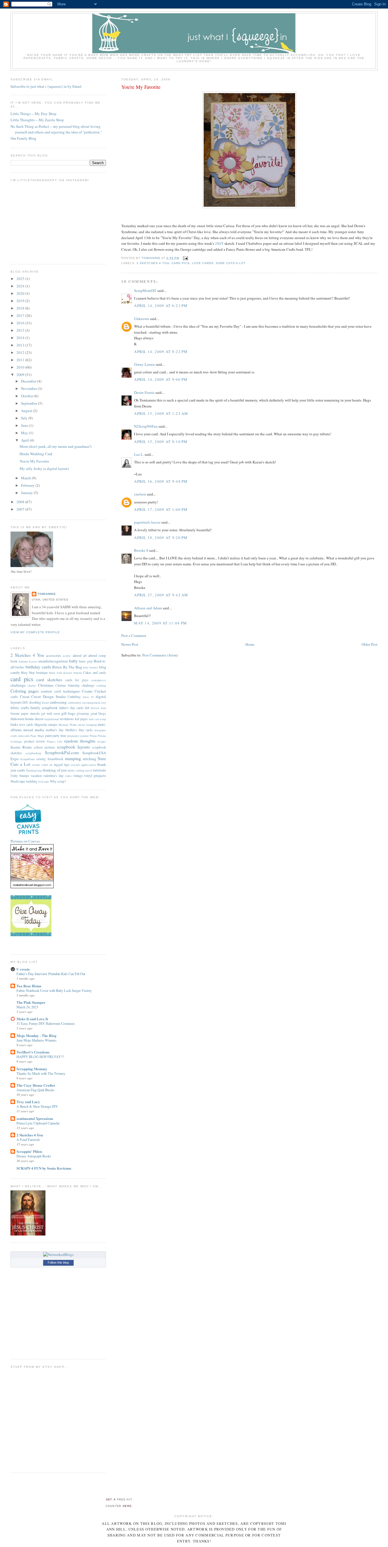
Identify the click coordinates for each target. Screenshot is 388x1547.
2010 (20, 367)
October (27, 395)
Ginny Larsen (144, 364)
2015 (20, 330)
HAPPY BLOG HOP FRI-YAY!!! (40, 1056)
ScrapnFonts (27, 759)
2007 (20, 509)
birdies (19, 667)
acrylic (67, 656)
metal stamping (87, 725)
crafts (14, 697)
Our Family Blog (23, 138)
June (25, 425)
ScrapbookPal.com (62, 752)
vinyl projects (95, 775)
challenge (18, 685)
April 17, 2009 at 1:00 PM (161, 509)
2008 (20, 501)
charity (32, 685)
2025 (20, 278)
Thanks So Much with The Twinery (40, 1073)
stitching (89, 758)
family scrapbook (44, 707)
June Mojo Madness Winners (36, 1040)
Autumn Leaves (27, 661)
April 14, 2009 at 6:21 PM (161, 305)
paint (48, 735)
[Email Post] (185, 258)
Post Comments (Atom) (160, 655)
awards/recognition (53, 661)
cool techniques (67, 691)
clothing (101, 685)
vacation (36, 776)
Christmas (45, 685)
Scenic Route (21, 747)
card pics (181, 263)
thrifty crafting (76, 770)
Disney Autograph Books (33, 1156)
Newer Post (129, 644)
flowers (95, 708)
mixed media (33, 729)
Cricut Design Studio (48, 696)
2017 (20, 315)
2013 (20, 345)
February (28, 485)
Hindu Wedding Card (36, 453)
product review (34, 741)
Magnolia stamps (45, 724)
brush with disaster (60, 673)
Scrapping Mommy (31, 1068)
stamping (73, 758)
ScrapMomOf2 (145, 290)
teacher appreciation (83, 765)
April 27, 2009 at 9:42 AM (161, 594)
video (68, 776)
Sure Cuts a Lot (230, 263)
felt (87, 708)
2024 (20, 286)
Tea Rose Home (28, 985)
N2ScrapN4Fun (146, 426)
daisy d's (88, 697)
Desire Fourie (144, 392)
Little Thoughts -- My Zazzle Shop (37, 119)
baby (73, 661)
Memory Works (68, 725)
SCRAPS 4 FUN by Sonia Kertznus (43, 1168)
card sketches (49, 679)
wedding (31, 781)
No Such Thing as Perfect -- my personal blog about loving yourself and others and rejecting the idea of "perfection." (56, 129)
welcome (43, 781)
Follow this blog (58, 1262)
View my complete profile (35, 632)
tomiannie (46, 593)
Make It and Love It (32, 1018)
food (103, 708)
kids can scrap (97, 719)
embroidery (74, 702)
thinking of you (54, 770)
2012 (20, 352)
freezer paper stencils (25, 713)
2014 (20, 337)
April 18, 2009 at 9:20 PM (161, 537)
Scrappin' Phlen (29, 1151)
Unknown (141, 318)
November (29, 388)
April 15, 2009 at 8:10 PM (161, 441)
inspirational (51, 719)
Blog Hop (28, 672)
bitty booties (90, 667)
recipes (101, 741)
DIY (25, 702)
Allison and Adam (148, 608)
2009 (20, 374)
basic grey (86, 661)
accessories (53, 655)
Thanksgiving (34, 770)
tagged (58, 764)
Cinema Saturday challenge (74, 685)
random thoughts (79, 741)
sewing (41, 759)
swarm (36, 765)
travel (88, 770)
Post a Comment (133, 635)
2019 (20, 300)
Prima (93, 736)
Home (250, 644)
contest (46, 691)
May (25, 432)
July (24, 418)
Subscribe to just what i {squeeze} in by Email (46, 86)
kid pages (81, 719)
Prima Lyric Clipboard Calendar (38, 1123)
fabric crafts (20, 707)
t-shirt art (47, 765)
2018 (20, 308)
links (14, 724)
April (25, 440)
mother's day (55, 730)
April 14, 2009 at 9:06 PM (161, 379)
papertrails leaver (147, 522)
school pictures (44, 747)
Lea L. (139, 454)
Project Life (54, 741)
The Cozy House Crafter (35, 1085)
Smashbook (55, 759)
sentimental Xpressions (34, 1118)
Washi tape (18, 781)
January (27, 492)
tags (67, 764)
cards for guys (76, 680)
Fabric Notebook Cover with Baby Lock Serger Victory (54, 990)
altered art (80, 655)
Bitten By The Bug (67, 667)
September (29, 403)
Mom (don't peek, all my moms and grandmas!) (55, 446)
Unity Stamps (20, 776)
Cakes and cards (94, 672)
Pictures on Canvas (25, 841)
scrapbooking (33, 753)
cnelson (140, 494)
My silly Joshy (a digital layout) (44, 468)
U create (23, 969)
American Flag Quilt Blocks (35, 1090)
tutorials (99, 770)
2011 (20, 359)
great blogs (98, 713)
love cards (203, 263)
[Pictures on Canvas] (28, 835)
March (26, 477)
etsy (103, 702)
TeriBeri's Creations (32, 1052)
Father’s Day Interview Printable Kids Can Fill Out (50, 973)
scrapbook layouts (73, 747)
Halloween (17, 719)
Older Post (369, 644)
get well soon (50, 713)
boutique (42, 672)
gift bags (68, 713)
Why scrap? (58, 781)
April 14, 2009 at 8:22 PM (161, 351)
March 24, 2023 (27, 1007)
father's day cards (71, 708)
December (29, 381)
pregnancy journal (78, 736)
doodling (35, 702)
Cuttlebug (74, 697)
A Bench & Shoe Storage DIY (37, 1106)
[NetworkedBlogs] (58, 1254)
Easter (45, 702)
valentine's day (53, 776)
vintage (78, 776)
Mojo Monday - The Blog (36, 1035)
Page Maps (37, 736)
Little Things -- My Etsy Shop (34, 113)
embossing (58, 702)
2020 (20, 293)
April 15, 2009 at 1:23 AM (161, 413)
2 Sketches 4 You (153, 263)
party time (59, 735)
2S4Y (219, 243)
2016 (20, 322)
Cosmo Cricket (94, 691)
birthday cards (38, 667)
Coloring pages (25, 691)
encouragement (91, 702)
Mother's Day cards (79, 730)
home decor (34, 718)
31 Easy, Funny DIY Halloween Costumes (45, 1023)
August (27, 410)
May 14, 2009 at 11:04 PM (160, 623)
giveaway (83, 713)
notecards (24, 736)
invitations (67, 719)
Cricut (25, 696)
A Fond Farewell (27, 1139)
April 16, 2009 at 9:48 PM (161, 481)
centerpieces (98, 680)
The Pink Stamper (30, 1002)
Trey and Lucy (28, 1101)
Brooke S (141, 550)
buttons (78, 673)
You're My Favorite (34, 461)
